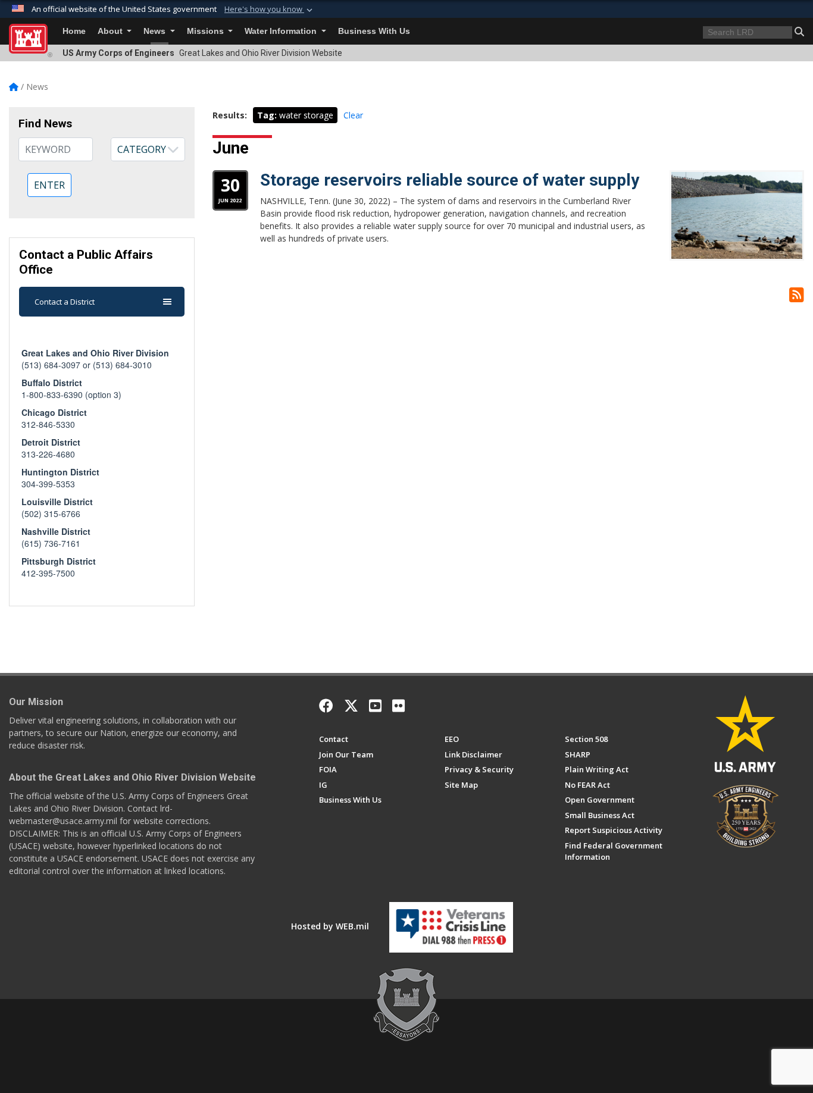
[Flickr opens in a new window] (398, 705)
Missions (206, 31)
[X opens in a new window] (351, 705)
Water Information (282, 31)
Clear (353, 115)
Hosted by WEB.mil (330, 926)
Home (74, 31)
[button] (269, 9)
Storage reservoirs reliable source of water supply (449, 180)
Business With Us (374, 31)
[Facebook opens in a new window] (326, 705)
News (155, 31)
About (111, 31)
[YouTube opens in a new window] (375, 705)
